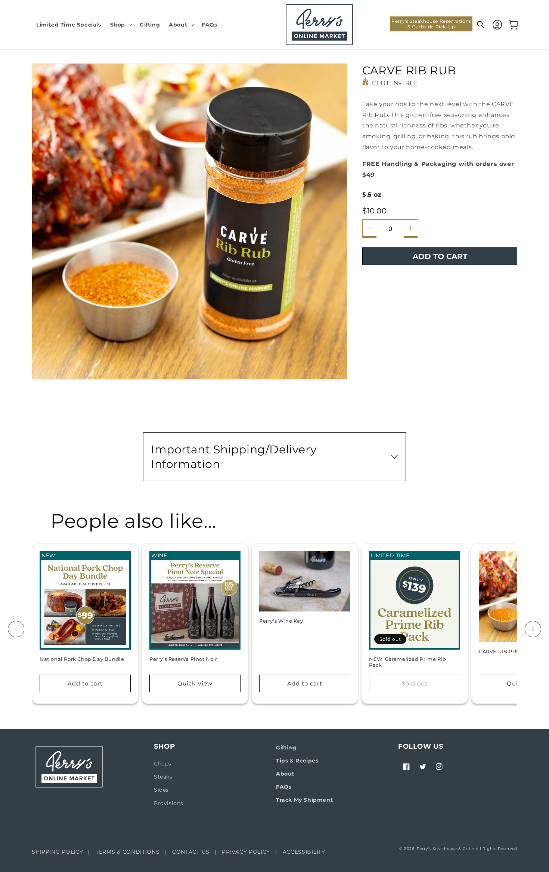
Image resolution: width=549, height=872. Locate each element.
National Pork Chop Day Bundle (82, 659)
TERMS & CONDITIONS (128, 851)
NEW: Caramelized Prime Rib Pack (407, 662)
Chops (162, 763)
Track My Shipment (304, 799)
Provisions (168, 803)
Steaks (163, 776)
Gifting (286, 747)
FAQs (283, 786)
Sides (161, 789)
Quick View (195, 683)
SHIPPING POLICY (57, 851)
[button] (120, 25)
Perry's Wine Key (281, 621)
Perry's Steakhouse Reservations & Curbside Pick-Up (431, 24)
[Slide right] (533, 629)
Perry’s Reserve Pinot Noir (183, 659)
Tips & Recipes (297, 760)
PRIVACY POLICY (246, 851)
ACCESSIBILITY (304, 851)
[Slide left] (16, 629)
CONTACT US (191, 851)
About (285, 773)
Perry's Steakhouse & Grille (445, 848)
